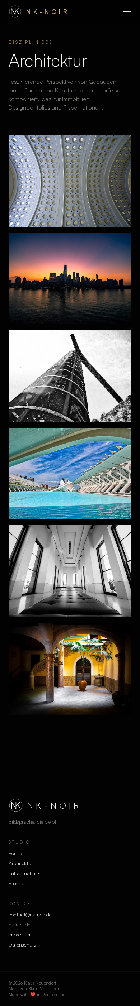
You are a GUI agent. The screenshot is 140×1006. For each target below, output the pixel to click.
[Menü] (127, 11)
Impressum (20, 934)
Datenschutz (23, 945)
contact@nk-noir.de (30, 914)
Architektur (21, 863)
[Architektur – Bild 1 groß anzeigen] (70, 181)
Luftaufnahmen (25, 873)
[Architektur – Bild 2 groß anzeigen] (70, 279)
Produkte (18, 883)
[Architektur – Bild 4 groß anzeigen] (70, 474)
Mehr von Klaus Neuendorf (34, 988)
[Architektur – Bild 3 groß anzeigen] (70, 376)
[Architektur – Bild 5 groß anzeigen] (70, 571)
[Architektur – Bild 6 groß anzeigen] (70, 669)
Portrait (17, 853)
